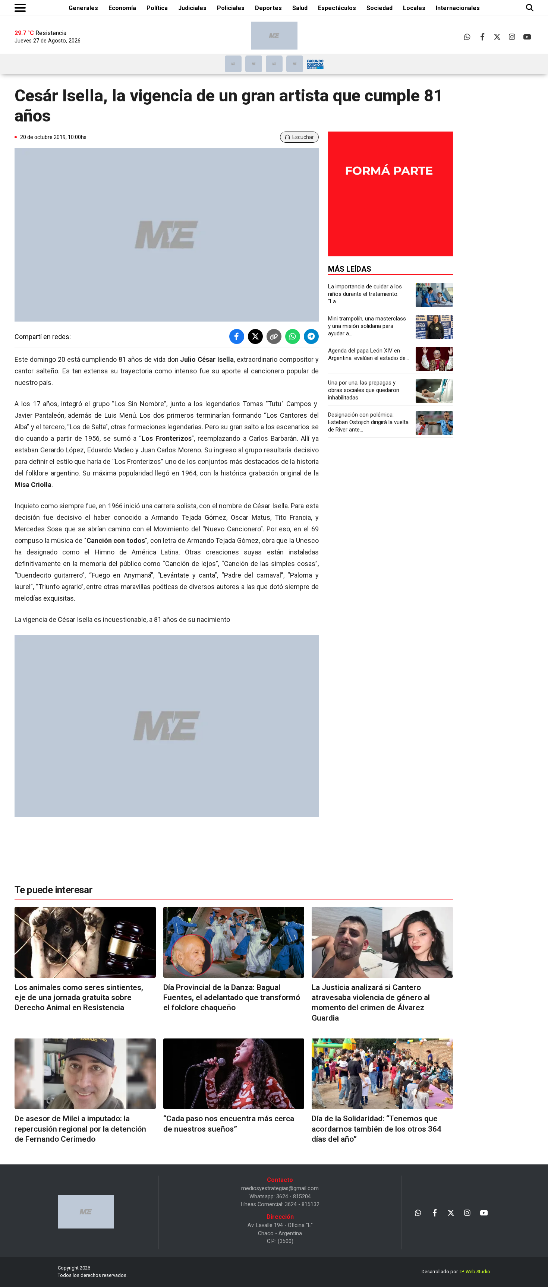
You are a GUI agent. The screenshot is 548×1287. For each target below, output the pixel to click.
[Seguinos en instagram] (512, 36)
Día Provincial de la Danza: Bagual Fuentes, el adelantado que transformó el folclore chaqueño (231, 997)
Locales (414, 8)
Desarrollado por (456, 1271)
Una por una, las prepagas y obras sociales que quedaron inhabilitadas (363, 390)
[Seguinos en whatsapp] (467, 36)
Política (157, 8)
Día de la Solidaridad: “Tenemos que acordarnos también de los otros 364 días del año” (376, 1129)
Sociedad (379, 8)
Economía (122, 8)
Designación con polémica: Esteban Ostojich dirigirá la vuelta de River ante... (368, 422)
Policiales (231, 8)
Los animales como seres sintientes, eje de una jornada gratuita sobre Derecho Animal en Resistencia (79, 997)
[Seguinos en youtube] (526, 36)
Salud (300, 8)
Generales (83, 8)
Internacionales (458, 8)
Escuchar (303, 137)
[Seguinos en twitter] (497, 36)
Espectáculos (337, 8)
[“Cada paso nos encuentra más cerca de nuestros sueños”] (234, 1073)
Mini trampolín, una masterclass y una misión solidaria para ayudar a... (367, 326)
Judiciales (192, 8)
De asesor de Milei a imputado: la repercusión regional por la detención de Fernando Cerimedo (80, 1129)
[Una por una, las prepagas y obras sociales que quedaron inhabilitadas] (434, 391)
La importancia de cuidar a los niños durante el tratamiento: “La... (365, 294)
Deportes (268, 8)
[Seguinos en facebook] (482, 36)
